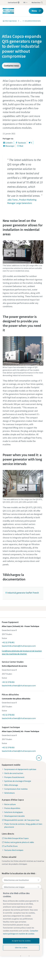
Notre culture (10, 804)
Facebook (22, 142)
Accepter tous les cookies (21, 941)
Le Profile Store (11, 846)
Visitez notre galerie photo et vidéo (19, 842)
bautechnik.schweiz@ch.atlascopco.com (19, 646)
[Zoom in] (23, 251)
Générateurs (9, 793)
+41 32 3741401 (8, 642)
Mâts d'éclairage (11, 785)
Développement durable (14, 816)
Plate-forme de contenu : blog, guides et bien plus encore (23, 825)
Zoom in (41, 262)
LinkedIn (9, 142)
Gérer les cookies (21, 948)
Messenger (9, 146)
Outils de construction (13, 773)
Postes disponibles (12, 808)
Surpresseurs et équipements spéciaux (20, 769)
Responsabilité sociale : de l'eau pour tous (21, 820)
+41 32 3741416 (8, 682)
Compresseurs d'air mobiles (16, 789)
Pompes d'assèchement (14, 777)
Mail (21, 146)
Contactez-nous (11, 65)
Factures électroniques (13, 850)
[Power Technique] (20, 21)
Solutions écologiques (13, 812)
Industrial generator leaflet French (23, 592)
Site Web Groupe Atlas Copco (16, 838)
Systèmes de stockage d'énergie (17, 781)
